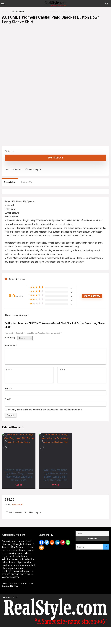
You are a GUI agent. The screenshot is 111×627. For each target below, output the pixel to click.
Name (8, 388)
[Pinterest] (62, 542)
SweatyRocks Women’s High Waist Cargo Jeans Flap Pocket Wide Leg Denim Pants (18, 475)
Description (10, 182)
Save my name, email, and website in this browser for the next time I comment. (45, 409)
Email (8, 399)
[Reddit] (52, 542)
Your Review (11, 346)
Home (4, 11)
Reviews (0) (26, 182)
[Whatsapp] (68, 542)
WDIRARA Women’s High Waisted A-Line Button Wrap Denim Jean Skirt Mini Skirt (55, 475)
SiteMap (14, 586)
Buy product (55, 157)
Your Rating (10, 337)
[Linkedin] (57, 542)
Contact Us (6, 583)
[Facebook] (41, 542)
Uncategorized (18, 11)
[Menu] (3, 3)
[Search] (107, 3)
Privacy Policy (18, 583)
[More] (41, 547)
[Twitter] (46, 542)
